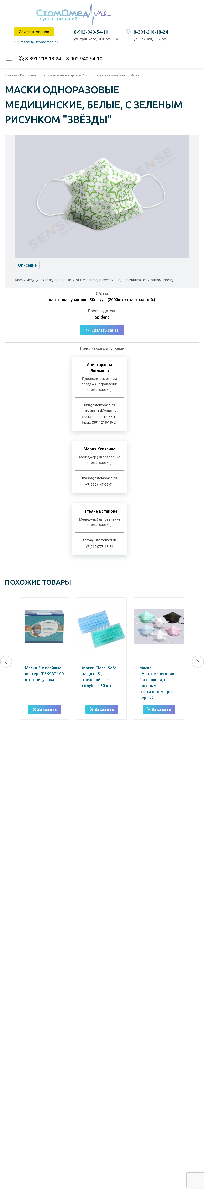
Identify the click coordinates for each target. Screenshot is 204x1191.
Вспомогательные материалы (106, 75)
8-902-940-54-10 (91, 31)
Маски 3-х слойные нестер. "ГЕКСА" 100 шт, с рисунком (44, 674)
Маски (134, 75)
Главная (11, 75)
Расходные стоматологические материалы (50, 75)
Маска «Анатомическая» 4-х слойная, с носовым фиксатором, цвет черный (157, 683)
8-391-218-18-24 (151, 31)
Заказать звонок (34, 31)
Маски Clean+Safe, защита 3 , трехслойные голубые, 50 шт (99, 677)
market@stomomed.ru (39, 42)
